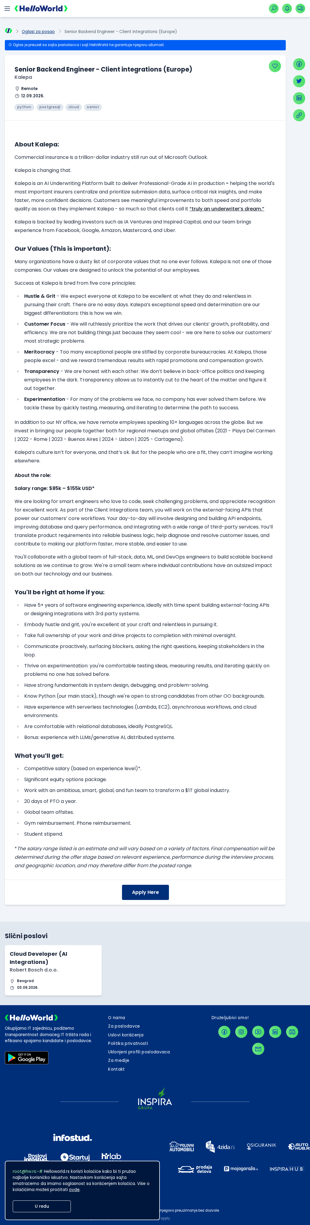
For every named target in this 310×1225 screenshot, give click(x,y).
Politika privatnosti (128, 1043)
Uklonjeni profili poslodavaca (139, 1052)
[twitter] (299, 81)
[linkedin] (299, 98)
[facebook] (299, 64)
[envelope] (258, 1049)
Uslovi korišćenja (125, 1035)
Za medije (118, 1060)
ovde (74, 1190)
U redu (42, 1206)
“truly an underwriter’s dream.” (227, 208)
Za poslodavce (124, 1026)
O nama (116, 1018)
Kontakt (116, 1069)
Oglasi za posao (38, 32)
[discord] (292, 1032)
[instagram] (241, 1032)
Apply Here (145, 892)
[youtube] (258, 1032)
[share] (299, 115)
